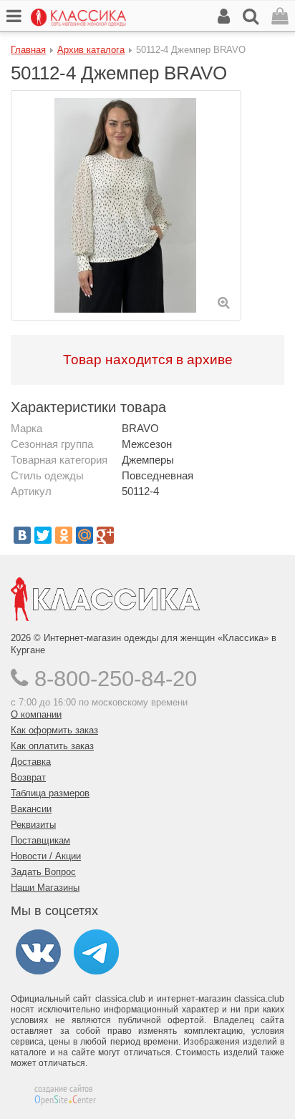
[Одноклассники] (63, 535)
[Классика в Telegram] (96, 951)
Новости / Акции (46, 856)
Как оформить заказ (54, 730)
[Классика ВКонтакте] (38, 951)
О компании (36, 714)
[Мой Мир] (84, 535)
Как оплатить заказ (52, 746)
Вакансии (31, 808)
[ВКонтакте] (22, 535)
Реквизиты (33, 824)
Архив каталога (91, 49)
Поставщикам (40, 840)
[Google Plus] (105, 535)
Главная (28, 49)
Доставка (31, 761)
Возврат (28, 777)
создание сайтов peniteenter (65, 1094)
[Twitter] (43, 535)
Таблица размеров (50, 793)
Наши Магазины (45, 887)
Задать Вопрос (43, 871)
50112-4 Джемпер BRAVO (191, 49)
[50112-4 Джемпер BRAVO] (126, 205)
